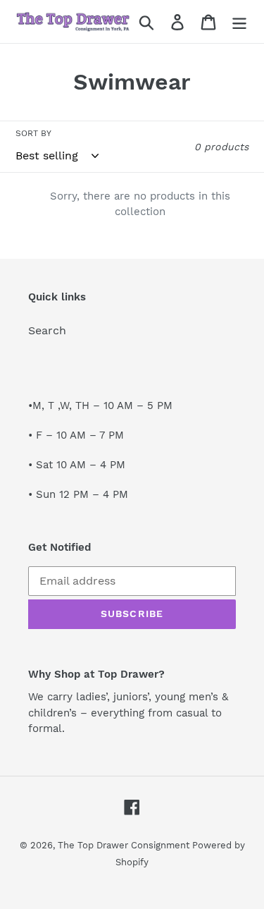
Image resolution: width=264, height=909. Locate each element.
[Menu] (239, 21)
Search (47, 330)
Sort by (33, 133)
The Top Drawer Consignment (125, 845)
